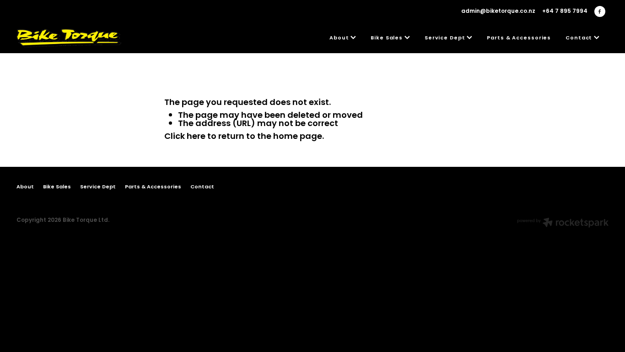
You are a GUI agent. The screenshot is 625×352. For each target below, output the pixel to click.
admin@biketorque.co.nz (498, 11)
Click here (184, 137)
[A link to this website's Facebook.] (599, 11)
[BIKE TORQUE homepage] (75, 38)
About (339, 38)
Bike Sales (387, 38)
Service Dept (446, 38)
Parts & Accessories (519, 38)
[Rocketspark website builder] (563, 223)
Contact (580, 38)
